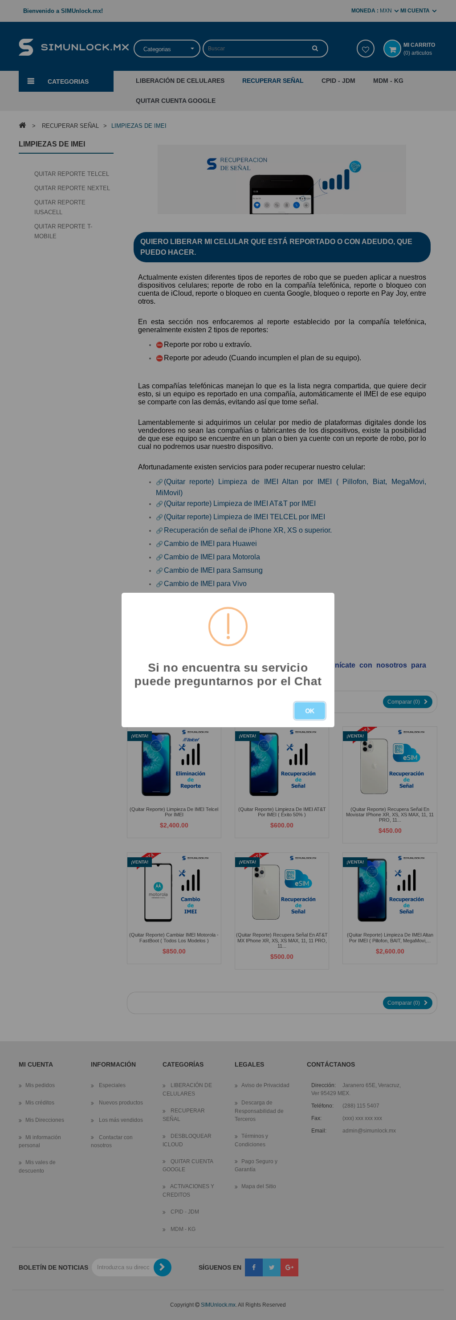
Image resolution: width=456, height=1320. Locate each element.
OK (309, 710)
